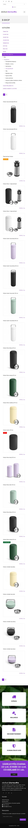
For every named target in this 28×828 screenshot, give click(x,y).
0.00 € (14, 7)
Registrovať (23, 819)
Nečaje (4, 51)
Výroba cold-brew (9, 78)
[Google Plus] (6, 1)
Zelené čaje (5, 37)
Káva (5, 57)
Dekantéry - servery (9, 64)
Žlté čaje (5, 46)
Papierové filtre (9, 75)
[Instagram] (8, 1)
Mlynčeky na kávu (9, 73)
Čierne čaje (5, 31)
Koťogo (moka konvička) (10, 82)
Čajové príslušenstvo (8, 85)
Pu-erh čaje (5, 34)
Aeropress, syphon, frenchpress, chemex (14, 80)
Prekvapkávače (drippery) (11, 61)
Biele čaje (5, 48)
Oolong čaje (6, 40)
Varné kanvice (8, 66)
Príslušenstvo (6, 59)
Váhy (6, 71)
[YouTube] (11, 1)
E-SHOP (14, 774)
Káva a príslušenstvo (8, 54)
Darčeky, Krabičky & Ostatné (10, 88)
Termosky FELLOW (9, 68)
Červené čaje (6, 43)
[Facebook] (3, 1)
